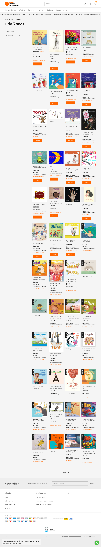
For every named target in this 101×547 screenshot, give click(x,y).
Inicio (6, 19)
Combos (40, 10)
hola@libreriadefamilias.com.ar (44, 501)
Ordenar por (9, 31)
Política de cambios (10, 505)
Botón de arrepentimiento (75, 536)
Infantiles (22, 10)
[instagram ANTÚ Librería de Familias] (68, 493)
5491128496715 (40, 497)
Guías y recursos (61, 10)
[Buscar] (84, 4)
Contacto (7, 508)
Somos (6, 497)
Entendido (19, 543)
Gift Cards (49, 10)
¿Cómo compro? (9, 501)
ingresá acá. (65, 536)
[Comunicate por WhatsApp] (97, 543)
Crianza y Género (10, 10)
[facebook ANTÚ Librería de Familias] (72, 493)
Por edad (31, 10)
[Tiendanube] (90, 536)
